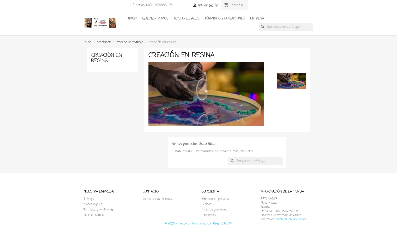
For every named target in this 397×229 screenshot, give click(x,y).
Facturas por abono (214, 210)
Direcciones (209, 215)
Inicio (132, 18)
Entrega (257, 18)
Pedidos (206, 204)
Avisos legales (187, 18)
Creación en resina (106, 58)
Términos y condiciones (225, 18)
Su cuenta (210, 191)
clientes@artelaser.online (291, 219)
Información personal (215, 199)
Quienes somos (155, 18)
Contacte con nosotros (157, 199)
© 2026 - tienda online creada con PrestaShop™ (198, 223)
